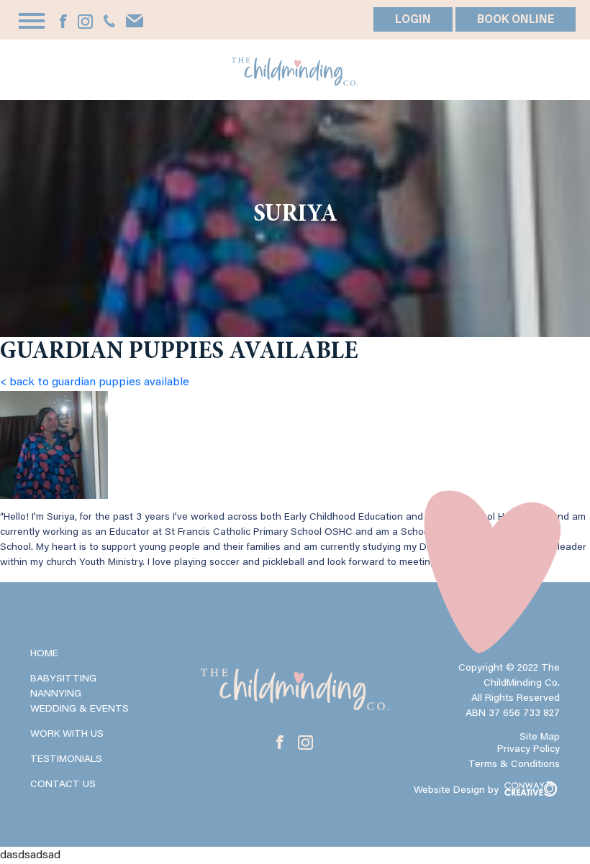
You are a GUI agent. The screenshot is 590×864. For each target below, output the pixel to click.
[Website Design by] (487, 803)
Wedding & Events (79, 709)
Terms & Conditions (514, 765)
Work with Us (67, 735)
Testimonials (66, 760)
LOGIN (413, 20)
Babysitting (63, 679)
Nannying (55, 694)
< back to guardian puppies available (94, 382)
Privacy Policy (528, 750)
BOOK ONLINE (515, 20)
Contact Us (63, 785)
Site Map (539, 737)
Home (44, 654)
